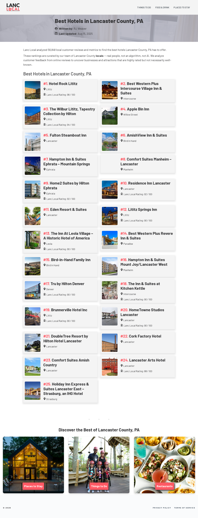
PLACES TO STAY (182, 7)
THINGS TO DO (144, 7)
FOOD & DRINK (162, 7)
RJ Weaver (80, 28)
